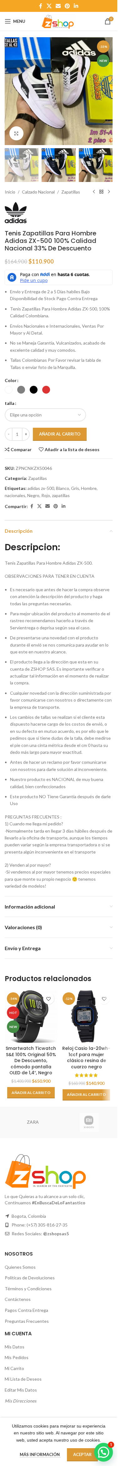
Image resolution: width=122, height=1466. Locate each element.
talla (9, 403)
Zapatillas (70, 191)
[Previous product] (94, 192)
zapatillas (61, 495)
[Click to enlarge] (16, 133)
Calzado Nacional (38, 191)
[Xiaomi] (89, 1122)
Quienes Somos (20, 1267)
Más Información (40, 1454)
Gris (75, 488)
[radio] (9, 390)
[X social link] (48, 6)
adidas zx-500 (41, 488)
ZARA (33, 1122)
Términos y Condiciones (28, 1288)
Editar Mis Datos (21, 1390)
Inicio (10, 191)
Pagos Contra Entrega (26, 1310)
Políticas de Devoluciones (30, 1277)
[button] (11, 91)
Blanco (62, 488)
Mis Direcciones (20, 1400)
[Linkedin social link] (76, 6)
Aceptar (82, 1454)
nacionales (15, 495)
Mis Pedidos (16, 1357)
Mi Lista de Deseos (23, 1379)
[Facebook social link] (40, 6)
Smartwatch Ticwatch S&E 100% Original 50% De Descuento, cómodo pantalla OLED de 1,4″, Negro (31, 1060)
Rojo (45, 495)
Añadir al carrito (59, 433)
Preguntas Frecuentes (27, 1321)
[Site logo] (58, 20)
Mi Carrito (14, 1368)
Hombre (89, 488)
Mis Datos (14, 1346)
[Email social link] (58, 6)
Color (11, 380)
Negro (33, 495)
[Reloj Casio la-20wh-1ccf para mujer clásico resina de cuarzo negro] (86, 1016)
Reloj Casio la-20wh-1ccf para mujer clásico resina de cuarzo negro (86, 1057)
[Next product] (109, 192)
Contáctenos (18, 1299)
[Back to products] (101, 192)
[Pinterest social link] (67, 6)
